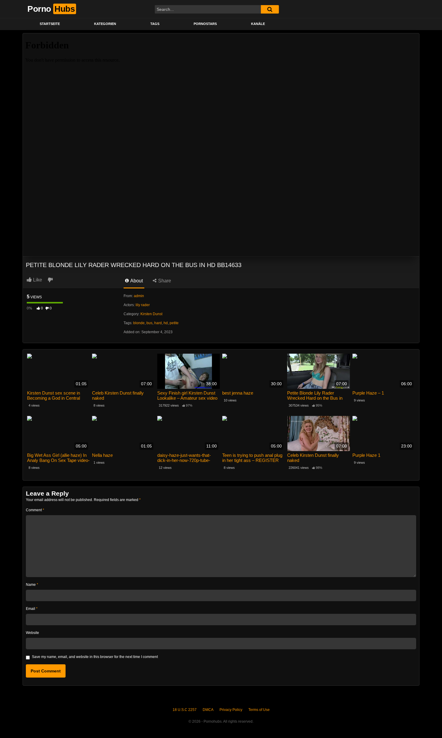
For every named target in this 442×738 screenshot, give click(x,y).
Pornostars (205, 24)
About (136, 280)
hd (166, 323)
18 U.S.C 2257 (185, 710)
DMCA (208, 710)
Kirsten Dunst (151, 314)
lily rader (143, 305)
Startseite (50, 24)
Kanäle (258, 24)
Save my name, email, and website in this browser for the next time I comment (95, 657)
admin (139, 296)
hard (158, 323)
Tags (154, 24)
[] (270, 9)
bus (149, 323)
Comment (35, 510)
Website (32, 633)
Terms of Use (259, 710)
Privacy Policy (230, 710)
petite (174, 323)
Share (164, 280)
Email (32, 609)
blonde (139, 323)
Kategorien (105, 24)
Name (32, 585)
